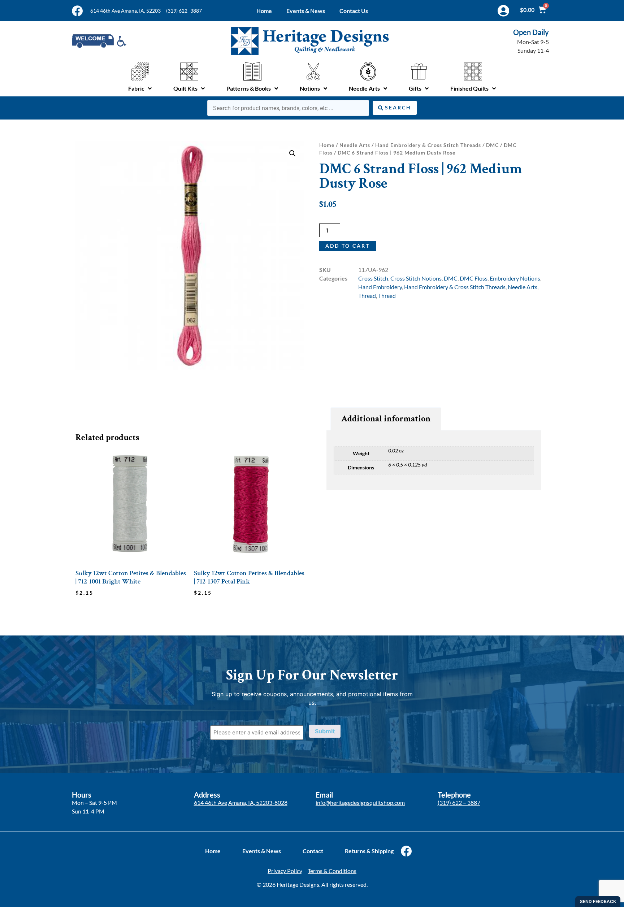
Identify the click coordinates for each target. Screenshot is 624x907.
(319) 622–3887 (184, 11)
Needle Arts (354, 145)
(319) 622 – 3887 (459, 802)
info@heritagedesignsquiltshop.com (360, 802)
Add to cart (347, 246)
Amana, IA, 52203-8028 (257, 802)
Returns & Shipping (369, 850)
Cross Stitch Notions (416, 278)
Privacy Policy (285, 870)
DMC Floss (474, 278)
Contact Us (353, 10)
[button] (292, 153)
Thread (367, 295)
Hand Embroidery (380, 286)
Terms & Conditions (332, 870)
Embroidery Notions (515, 278)
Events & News (305, 10)
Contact (313, 850)
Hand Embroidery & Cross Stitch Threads (428, 145)
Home (264, 10)
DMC (492, 145)
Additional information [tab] (385, 418)
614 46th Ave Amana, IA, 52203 (125, 11)
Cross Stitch (373, 278)
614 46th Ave (210, 802)
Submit (325, 731)
